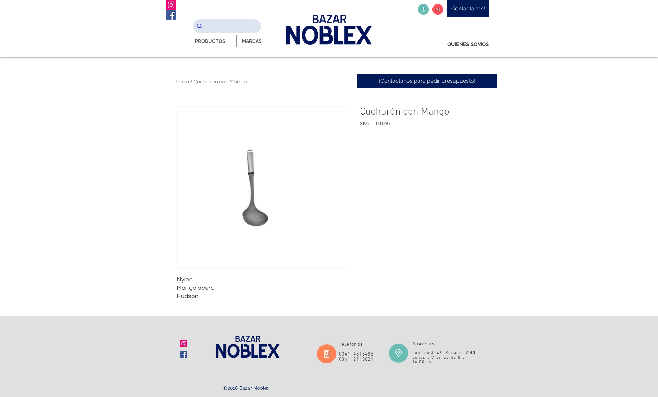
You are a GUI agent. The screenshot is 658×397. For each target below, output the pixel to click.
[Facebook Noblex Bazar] (171, 15)
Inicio (182, 81)
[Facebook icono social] (183, 354)
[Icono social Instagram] (183, 343)
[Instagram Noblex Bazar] (171, 5)
